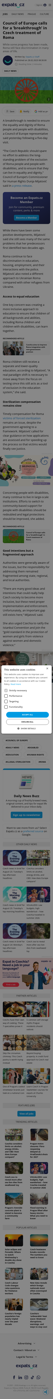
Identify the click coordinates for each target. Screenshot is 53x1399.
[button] (26, 728)
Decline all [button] (27, 722)
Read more (16, 684)
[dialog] (26, 699)
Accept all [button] (27, 714)
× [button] (47, 669)
